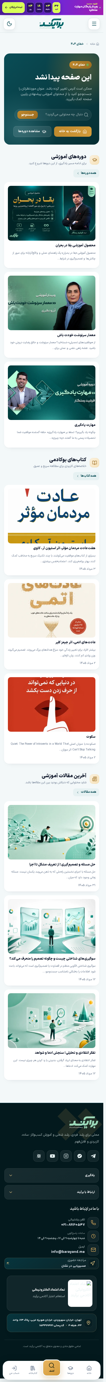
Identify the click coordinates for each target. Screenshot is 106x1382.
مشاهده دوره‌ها (29, 131)
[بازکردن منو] (94, 24)
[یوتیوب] (52, 1156)
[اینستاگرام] (66, 1156)
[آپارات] (39, 1156)
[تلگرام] (93, 1156)
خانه (92, 44)
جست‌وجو (27, 115)
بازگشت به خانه (70, 131)
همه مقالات (88, 792)
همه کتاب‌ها (88, 476)
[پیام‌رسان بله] (79, 1156)
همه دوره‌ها (88, 173)
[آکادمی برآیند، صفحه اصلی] (52, 24)
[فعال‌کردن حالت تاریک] (9, 24)
